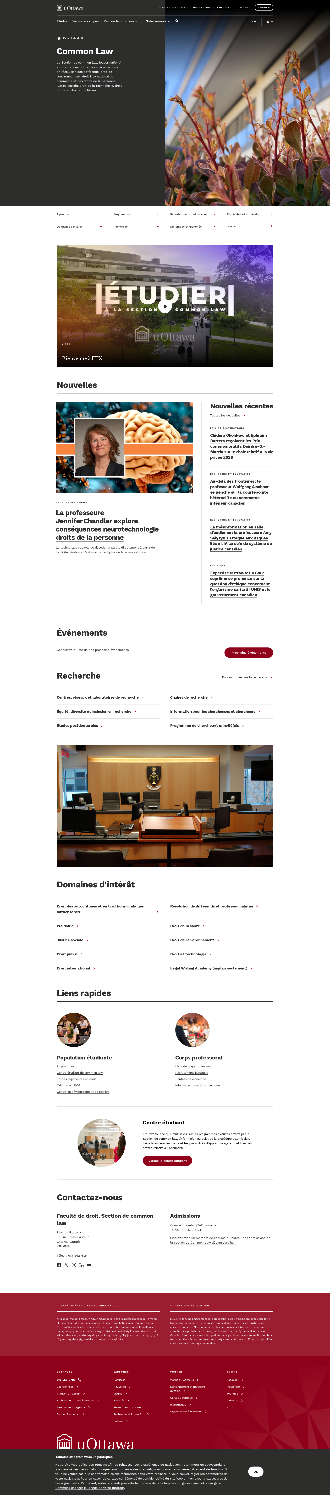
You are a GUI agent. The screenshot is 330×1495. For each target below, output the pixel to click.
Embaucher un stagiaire (76, 1400)
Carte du (181, 1397)
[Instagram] (74, 1265)
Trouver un (68, 1393)
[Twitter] (66, 1265)
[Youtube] (89, 1265)
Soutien (68, 1414)
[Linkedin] (81, 1265)
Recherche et (128, 1414)
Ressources (71, 1407)
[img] (70, 7)
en (254, 21)
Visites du (182, 1379)
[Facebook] (59, 1265)
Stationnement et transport (187, 1388)
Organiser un (186, 1411)
